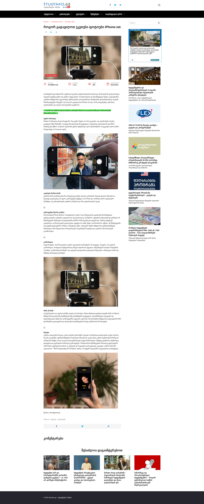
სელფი (53, 419)
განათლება (65, 14)
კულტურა (80, 14)
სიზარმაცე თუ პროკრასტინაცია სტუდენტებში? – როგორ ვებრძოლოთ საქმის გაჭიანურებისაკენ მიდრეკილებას (145, 479)
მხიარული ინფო (51, 75)
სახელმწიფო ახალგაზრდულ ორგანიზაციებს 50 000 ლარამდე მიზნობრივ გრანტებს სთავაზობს (143, 160)
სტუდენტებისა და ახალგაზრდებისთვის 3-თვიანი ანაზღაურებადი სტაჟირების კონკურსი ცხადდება (142, 91)
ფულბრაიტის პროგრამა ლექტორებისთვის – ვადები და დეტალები (142, 195)
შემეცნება (95, 14)
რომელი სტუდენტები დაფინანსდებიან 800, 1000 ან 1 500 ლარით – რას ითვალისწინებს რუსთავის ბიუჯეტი (144, 231)
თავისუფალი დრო (113, 14)
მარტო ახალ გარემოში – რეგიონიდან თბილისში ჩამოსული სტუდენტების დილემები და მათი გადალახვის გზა (115, 477)
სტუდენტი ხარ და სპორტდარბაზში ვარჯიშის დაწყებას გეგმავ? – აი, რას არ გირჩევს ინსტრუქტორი (56, 476)
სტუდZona (48, 14)
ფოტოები (62, 419)
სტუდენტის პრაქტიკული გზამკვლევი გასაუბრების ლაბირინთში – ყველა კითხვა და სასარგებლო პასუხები (85, 477)
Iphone (47, 419)
